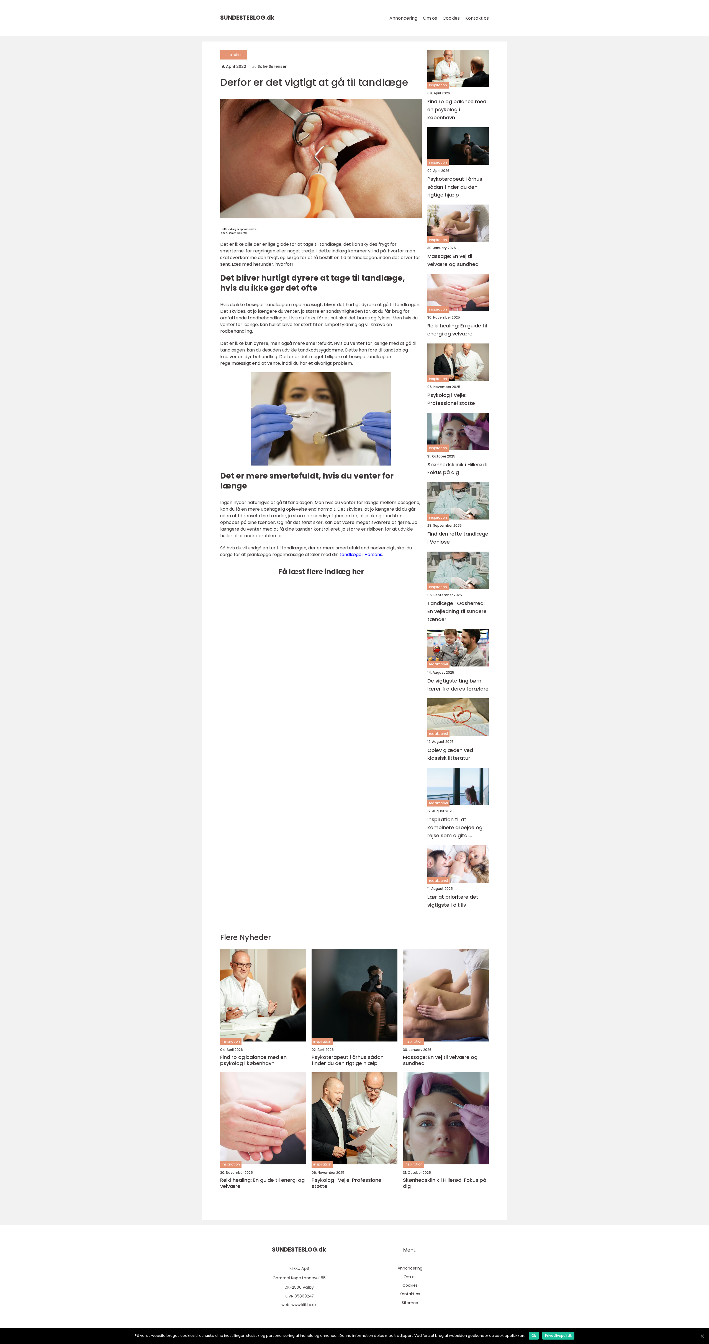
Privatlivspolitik (558, 1335)
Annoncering (403, 18)
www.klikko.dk (304, 1304)
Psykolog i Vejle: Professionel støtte (451, 399)
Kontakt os (477, 18)
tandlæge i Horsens (361, 554)
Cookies (451, 18)
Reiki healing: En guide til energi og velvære (457, 329)
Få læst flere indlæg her (321, 572)
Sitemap (410, 1303)
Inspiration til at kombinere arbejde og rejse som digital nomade (454, 827)
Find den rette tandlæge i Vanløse (457, 537)
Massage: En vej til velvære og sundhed (453, 260)
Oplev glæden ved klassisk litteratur (450, 754)
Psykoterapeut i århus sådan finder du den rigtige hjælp (454, 186)
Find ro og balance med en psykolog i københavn (456, 109)
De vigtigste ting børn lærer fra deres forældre (458, 684)
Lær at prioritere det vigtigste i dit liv (452, 900)
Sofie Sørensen (272, 66)
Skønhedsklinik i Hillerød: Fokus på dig (457, 468)
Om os (430, 18)
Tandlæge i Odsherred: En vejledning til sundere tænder (457, 611)
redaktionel (438, 664)
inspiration (234, 54)
